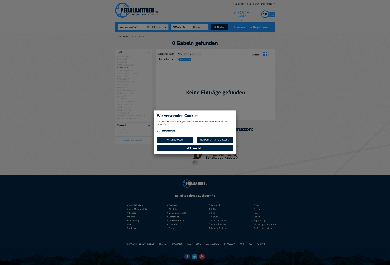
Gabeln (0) (121, 67)
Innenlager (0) (123, 79)
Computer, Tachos (177, 213)
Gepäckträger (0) (124, 70)
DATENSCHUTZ (212, 244)
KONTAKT (261, 244)
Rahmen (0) (122, 99)
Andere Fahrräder (135, 205)
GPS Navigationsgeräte (265, 224)
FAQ (189, 244)
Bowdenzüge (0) (124, 56)
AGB (242, 244)
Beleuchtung (133, 220)
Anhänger (131, 213)
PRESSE (162, 244)
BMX (129, 224)
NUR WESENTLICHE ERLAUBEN (215, 140)
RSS (250, 244)
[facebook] (187, 257)
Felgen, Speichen (219, 228)
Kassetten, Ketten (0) (125, 82)
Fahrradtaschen (218, 224)
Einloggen (239, 4)
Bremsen (173, 205)
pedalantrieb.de (121, 36)
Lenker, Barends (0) (125, 93)
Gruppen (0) (122, 76)
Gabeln (257, 216)
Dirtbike (173, 228)
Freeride (258, 209)
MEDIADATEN (177, 244)
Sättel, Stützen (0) (124, 104)
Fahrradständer (218, 220)
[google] (202, 257)
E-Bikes (214, 209)
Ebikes (214, 213)
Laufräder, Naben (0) (126, 90)
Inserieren (240, 27)
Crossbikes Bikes (177, 220)
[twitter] (195, 257)
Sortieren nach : (166, 53)
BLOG (198, 244)
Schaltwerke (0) (124, 110)
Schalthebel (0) (123, 107)
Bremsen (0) (122, 59)
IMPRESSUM (229, 244)
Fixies (256, 205)
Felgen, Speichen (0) (126, 65)
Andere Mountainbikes (137, 209)
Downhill (215, 205)
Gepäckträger (260, 220)
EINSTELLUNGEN (195, 148)
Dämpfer (173, 224)
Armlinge (131, 216)
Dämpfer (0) (122, 62)
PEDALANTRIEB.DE (146, 244)
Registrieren (253, 4)
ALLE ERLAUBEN (175, 140)
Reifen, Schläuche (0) (126, 101)
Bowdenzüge (133, 228)
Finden (220, 27)
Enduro (214, 216)
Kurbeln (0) (122, 87)
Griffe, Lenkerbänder (263, 228)
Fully (256, 213)
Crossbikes (174, 216)
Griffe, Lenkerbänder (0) (127, 73)
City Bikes (173, 209)
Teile (133, 36)
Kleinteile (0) (122, 85)
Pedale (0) (121, 96)
